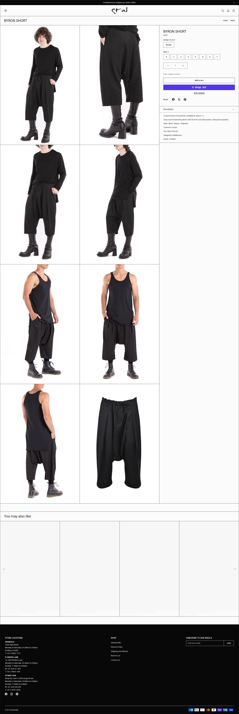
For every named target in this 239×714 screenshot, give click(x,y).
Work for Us (115, 656)
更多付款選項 (199, 93)
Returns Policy (116, 647)
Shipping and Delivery (119, 651)
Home (225, 20)
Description (168, 109)
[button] (6, 11)
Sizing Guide (116, 643)
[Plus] (182, 66)
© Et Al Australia (11, 710)
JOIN (229, 643)
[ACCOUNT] (228, 10)
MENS (232, 20)
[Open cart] (233, 10)
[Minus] (167, 66)
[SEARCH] (222, 10)
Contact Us (115, 660)
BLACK (169, 45)
